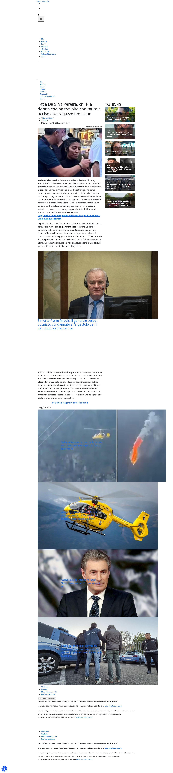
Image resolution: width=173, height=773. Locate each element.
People (108, 165)
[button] (4, 768)
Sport (43, 56)
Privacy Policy (42, 698)
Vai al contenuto (42, 1)
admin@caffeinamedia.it (113, 706)
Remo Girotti (48, 118)
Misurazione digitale (49, 692)
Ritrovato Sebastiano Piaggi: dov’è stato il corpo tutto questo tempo (119, 135)
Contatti (44, 689)
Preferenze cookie (48, 694)
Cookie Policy (51, 698)
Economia (45, 51)
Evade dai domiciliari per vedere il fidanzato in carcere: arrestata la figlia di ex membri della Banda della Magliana (81, 650)
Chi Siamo (45, 687)
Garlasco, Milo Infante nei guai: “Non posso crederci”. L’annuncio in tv (81, 583)
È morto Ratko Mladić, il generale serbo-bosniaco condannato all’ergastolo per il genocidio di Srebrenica (67, 324)
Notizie (108, 115)
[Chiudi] (41, 19)
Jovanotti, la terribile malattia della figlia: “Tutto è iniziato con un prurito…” (119, 169)
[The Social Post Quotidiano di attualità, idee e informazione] (96, 29)
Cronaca (44, 46)
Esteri (43, 44)
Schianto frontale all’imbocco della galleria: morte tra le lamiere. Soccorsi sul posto (118, 203)
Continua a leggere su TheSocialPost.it (70, 402)
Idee (43, 39)
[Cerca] (38, 15)
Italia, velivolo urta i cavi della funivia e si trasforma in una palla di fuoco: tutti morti (81, 445)
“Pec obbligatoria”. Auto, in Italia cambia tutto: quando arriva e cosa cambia (120, 186)
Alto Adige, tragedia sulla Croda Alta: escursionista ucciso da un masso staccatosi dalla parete (79, 515)
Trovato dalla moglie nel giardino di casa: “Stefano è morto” (120, 118)
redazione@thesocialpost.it (84, 717)
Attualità (44, 49)
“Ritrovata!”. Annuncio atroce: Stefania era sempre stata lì (119, 153)
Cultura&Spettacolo (48, 54)
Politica (44, 41)
